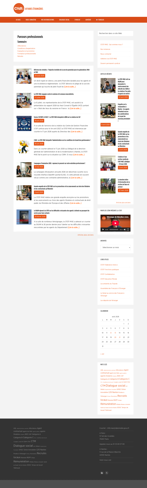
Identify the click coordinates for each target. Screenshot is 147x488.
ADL (101, 370)
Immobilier (104, 392)
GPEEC (119, 389)
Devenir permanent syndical (110, 63)
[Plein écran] (128, 230)
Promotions (114, 396)
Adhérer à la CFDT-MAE (108, 59)
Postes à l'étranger (20, 453)
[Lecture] (103, 230)
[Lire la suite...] (70, 87)
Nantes (115, 392)
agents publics (123, 373)
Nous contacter (105, 54)
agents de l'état (114, 373)
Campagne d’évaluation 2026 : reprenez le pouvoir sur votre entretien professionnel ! (59, 163)
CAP (122, 376)
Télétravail (108, 410)
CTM (103, 385)
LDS (110, 392)
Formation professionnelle (27, 54)
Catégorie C (124, 379)
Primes (108, 396)
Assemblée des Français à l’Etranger (113, 288)
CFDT (19, 8)
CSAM (125, 382)
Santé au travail (104, 407)
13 (115, 333)
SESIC (119, 407)
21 (119, 337)
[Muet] (125, 230)
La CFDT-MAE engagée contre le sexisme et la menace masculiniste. (54, 94)
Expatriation (108, 389)
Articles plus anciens (86, 235)
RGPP (116, 400)
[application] (115, 223)
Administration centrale (109, 370)
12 (111, 333)
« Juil (102, 354)
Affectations (22, 46)
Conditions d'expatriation (26, 48)
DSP (127, 386)
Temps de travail (37, 465)
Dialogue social (115, 385)
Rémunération (108, 404)
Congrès (116, 382)
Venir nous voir (105, 460)
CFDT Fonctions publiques (109, 269)
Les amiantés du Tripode (108, 284)
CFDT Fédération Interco (109, 265)
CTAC (128, 382)
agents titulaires (106, 376)
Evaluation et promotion (26, 51)
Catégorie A (104, 379)
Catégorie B (114, 379)
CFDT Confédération (107, 274)
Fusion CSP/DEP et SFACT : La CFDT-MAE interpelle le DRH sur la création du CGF (57, 117)
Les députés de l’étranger (109, 300)
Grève (124, 389)
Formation (114, 389)
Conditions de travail (108, 382)
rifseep (120, 400)
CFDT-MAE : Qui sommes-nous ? (111, 44)
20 (115, 337)
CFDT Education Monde (108, 279)
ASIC (118, 376)
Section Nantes (113, 407)
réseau (118, 404)
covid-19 (120, 382)
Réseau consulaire (125, 404)
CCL (101, 382)
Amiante (114, 376)
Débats (102, 389)
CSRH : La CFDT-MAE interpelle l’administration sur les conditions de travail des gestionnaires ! (62, 140)
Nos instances (105, 49)
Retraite (20, 56)
